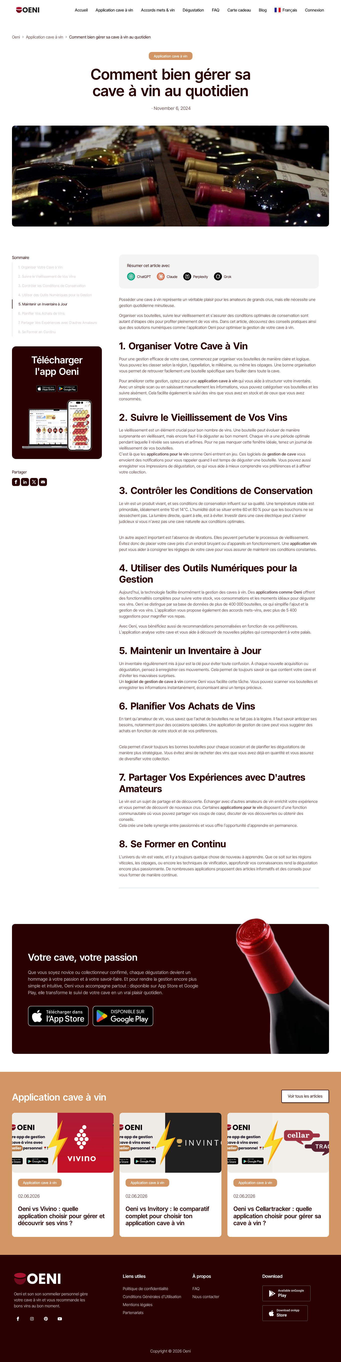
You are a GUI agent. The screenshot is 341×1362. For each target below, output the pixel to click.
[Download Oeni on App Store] (46, 388)
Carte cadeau (239, 9)
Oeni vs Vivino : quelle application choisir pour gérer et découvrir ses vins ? (61, 1216)
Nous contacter (205, 1296)
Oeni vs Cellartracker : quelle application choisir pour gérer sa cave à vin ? (277, 1216)
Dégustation (193, 9)
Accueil (81, 9)
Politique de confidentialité (145, 1288)
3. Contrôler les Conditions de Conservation (52, 285)
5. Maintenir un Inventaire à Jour (42, 304)
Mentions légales (138, 1304)
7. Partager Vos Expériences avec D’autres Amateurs (57, 322)
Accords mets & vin (158, 9)
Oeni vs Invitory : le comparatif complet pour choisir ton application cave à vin (167, 1216)
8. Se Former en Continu (36, 332)
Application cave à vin (114, 9)
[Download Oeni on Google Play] (67, 388)
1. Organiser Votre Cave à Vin (40, 267)
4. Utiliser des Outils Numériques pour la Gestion (55, 295)
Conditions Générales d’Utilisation (152, 1296)
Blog (263, 9)
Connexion (314, 9)
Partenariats (133, 1312)
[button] (286, 10)
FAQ (215, 9)
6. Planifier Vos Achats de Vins (41, 313)
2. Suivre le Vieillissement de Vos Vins (47, 276)
